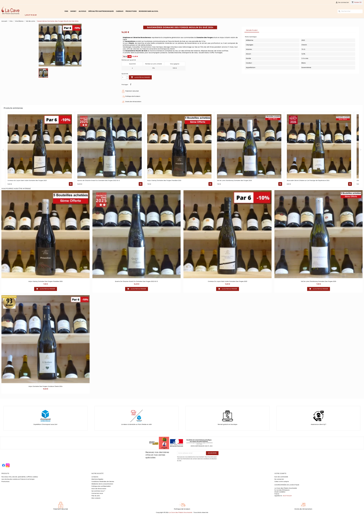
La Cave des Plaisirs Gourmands (180, 512)
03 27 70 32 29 (31, 15)
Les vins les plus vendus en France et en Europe (17, 479)
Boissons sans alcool (148, 11)
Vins (66, 11)
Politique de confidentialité (101, 486)
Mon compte (95, 498)
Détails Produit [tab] (252, 30)
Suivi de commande (281, 476)
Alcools (82, 11)
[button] (3, 150)
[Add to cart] (71, 184)
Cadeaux (119, 11)
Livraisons (94, 476)
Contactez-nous (97, 493)
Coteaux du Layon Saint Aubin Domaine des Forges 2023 (227, 281)
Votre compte (280, 473)
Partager (131, 84)
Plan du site (95, 495)
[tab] (260, 29)
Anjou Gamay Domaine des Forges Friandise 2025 (45, 281)
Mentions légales (97, 479)
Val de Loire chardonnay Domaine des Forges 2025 (318, 281)
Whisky (73, 11)
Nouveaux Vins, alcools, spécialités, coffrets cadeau (19, 476)
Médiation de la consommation (102, 484)
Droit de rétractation (98, 488)
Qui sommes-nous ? (98, 491)
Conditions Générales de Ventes (102, 481)
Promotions (131, 11)
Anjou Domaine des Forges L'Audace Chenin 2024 (45, 386)
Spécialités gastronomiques (101, 11)
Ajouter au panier (140, 77)
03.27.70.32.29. (287, 495)
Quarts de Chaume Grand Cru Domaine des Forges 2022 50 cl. (136, 281)
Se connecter (279, 479)
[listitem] (39, 149)
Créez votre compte (281, 481)
